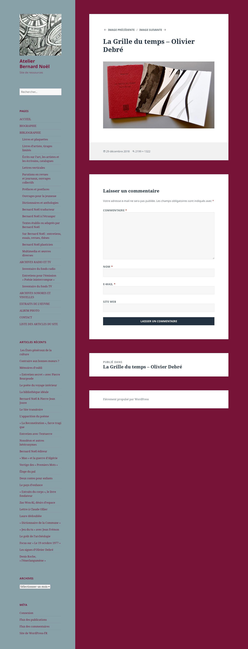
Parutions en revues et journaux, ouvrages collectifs (36, 178)
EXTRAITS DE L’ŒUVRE (35, 304)
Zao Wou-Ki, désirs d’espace (37, 502)
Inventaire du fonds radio (38, 269)
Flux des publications (33, 620)
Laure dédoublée (31, 516)
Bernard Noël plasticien (37, 244)
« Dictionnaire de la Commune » (40, 523)
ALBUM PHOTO (29, 310)
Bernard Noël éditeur (33, 451)
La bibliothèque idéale (34, 392)
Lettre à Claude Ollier (34, 509)
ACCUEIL (25, 119)
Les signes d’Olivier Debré (36, 550)
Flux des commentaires (34, 626)
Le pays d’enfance (31, 485)
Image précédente (121, 30)
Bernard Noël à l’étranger (39, 216)
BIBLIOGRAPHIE (30, 132)
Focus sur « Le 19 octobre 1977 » (40, 543)
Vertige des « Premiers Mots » (39, 465)
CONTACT (26, 317)
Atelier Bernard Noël (35, 63)
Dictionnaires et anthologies (40, 203)
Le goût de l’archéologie (35, 536)
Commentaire (115, 210)
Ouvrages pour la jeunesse (39, 196)
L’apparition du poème (34, 416)
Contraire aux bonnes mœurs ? (39, 361)
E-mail (109, 284)
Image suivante (150, 30)
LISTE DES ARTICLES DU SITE (39, 324)
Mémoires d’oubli (31, 368)
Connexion (26, 613)
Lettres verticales (33, 168)
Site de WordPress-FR (33, 633)
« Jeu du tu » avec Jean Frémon (39, 529)
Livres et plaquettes (35, 139)
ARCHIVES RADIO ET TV (35, 262)
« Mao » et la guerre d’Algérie (39, 458)
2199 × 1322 (142, 151)
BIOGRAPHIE (28, 126)
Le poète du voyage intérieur (38, 385)
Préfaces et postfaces (35, 189)
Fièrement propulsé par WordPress (126, 399)
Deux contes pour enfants (36, 478)
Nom (108, 266)
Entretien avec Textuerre (36, 434)
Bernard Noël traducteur (38, 209)
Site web (109, 302)
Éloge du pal (27, 471)
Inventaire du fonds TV (37, 286)
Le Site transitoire (31, 409)
